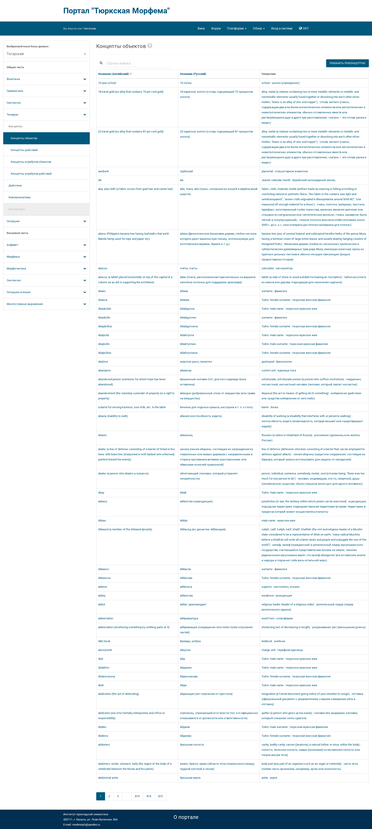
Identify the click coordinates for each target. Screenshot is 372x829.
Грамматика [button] (15, 90)
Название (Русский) (193, 73)
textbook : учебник (273, 641)
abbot (101, 604)
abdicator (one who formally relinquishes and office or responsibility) (131, 715)
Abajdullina (105, 326)
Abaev (102, 291)
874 (149, 796)
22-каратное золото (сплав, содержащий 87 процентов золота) (216, 134)
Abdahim (103, 667)
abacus (102, 268)
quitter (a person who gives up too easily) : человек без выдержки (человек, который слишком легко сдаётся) (310, 715)
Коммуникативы (19, 197)
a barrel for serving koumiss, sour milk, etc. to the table (132, 407)
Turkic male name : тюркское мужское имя (289, 308)
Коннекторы (16, 209)
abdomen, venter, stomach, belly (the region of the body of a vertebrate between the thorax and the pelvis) (135, 766)
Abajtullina (104, 352)
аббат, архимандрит (193, 604)
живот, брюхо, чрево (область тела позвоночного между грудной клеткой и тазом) (217, 766)
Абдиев (185, 727)
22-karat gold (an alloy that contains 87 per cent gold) (131, 131)
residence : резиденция (277, 595)
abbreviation (105, 618)
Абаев (184, 291)
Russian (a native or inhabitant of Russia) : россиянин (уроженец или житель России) (311, 438)
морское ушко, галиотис (196, 361)
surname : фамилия (274, 291)
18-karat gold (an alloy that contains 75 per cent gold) (131, 91)
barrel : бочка (270, 407)
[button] (237, 28)
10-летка (186, 83)
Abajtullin (104, 344)
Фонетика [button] (13, 79)
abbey (102, 595)
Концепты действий (22, 150)
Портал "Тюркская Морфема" (116, 10)
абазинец (186, 435)
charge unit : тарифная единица (282, 650)
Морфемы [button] (13, 256)
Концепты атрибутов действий (29, 173)
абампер (186, 370)
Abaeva (102, 299)
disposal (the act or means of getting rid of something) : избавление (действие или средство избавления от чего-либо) (311, 396)
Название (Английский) (114, 73)
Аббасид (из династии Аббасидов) (203, 529)
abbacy (102, 501)
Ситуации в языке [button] (19, 292)
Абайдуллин (188, 317)
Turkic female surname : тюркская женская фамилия (296, 299)
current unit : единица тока (279, 370)
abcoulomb (105, 650)
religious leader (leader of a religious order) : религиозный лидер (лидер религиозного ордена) (307, 607)
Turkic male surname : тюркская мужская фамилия (295, 344)
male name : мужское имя (278, 520)
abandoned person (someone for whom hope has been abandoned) (132, 382)
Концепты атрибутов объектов (29, 161)
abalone (103, 361)
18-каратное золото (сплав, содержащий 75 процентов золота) (216, 94)
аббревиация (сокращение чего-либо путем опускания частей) (216, 630)
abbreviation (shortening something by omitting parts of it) (134, 627)
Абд (182, 658)
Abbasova (104, 578)
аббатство (186, 595)
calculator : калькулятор (277, 268)
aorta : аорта (269, 777)
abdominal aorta (108, 777)
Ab (99, 180)
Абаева (184, 299)
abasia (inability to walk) (113, 416)
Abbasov (103, 569)
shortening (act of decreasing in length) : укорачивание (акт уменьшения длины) (314, 627)
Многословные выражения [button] (25, 304)
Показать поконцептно (347, 63)
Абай (183, 492)
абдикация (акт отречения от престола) (206, 693)
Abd (100, 658)
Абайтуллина (189, 352)
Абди (183, 685)
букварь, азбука (190, 641)
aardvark (103, 171)
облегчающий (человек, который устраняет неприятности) (209, 476)
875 (160, 796)
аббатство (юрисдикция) (196, 501)
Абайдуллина (189, 326)
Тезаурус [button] (13, 114)
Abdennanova (106, 676)
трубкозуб (186, 171)
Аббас (184, 520)
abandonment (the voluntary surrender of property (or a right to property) (136, 396)
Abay (101, 492)
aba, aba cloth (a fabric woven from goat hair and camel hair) (135, 189)
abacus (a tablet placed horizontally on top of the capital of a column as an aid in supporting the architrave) (135, 279)
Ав (181, 180)
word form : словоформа (277, 618)
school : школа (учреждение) (281, 83)
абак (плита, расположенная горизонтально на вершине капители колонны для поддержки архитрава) (218, 279)
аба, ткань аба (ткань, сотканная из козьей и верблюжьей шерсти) (219, 191)
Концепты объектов (22, 138)
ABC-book (104, 641)
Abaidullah (104, 308)
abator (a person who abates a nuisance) (123, 473)
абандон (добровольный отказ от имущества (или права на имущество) (217, 396)
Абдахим (186, 667)
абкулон (185, 650)
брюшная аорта (190, 777)
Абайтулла (187, 335)
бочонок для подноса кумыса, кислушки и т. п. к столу (216, 407)
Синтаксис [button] (14, 102)
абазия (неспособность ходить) (201, 416)
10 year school (107, 83)
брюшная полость (192, 744)
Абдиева (185, 735)
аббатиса (186, 586)
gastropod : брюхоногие (277, 361)
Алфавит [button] (12, 244)
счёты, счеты (188, 268)
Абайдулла (187, 308)
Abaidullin (104, 317)
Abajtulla (103, 335)
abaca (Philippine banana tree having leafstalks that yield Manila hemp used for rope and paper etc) (133, 236)
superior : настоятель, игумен (281, 586)
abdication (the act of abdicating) (118, 693)
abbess (102, 586)
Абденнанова (189, 676)
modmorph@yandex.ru (86, 824)
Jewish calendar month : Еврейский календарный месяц (298, 180)
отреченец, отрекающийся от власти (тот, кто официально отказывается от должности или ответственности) (219, 715)
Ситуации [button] (13, 221)
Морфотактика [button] (16, 268)
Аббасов (185, 569)
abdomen (104, 744)
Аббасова (186, 578)
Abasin (102, 435)
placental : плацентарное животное (285, 171)
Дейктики (14, 185)
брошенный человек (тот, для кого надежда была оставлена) (213, 382)
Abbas (102, 520)
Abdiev (102, 727)
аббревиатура (189, 618)
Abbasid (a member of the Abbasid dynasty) (125, 529)
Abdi (101, 685)
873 (137, 796)
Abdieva (103, 735)
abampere (104, 370)
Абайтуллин (188, 344)
